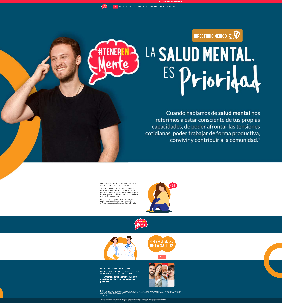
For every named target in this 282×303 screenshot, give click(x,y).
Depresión (168, 6)
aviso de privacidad (154, 300)
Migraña (145, 6)
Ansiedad (124, 6)
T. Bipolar (161, 6)
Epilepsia (138, 6)
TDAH (119, 6)
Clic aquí (162, 256)
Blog (174, 6)
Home (115, 6)
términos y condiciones (144, 300)
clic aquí (175, 1)
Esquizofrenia (153, 6)
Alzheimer (132, 6)
